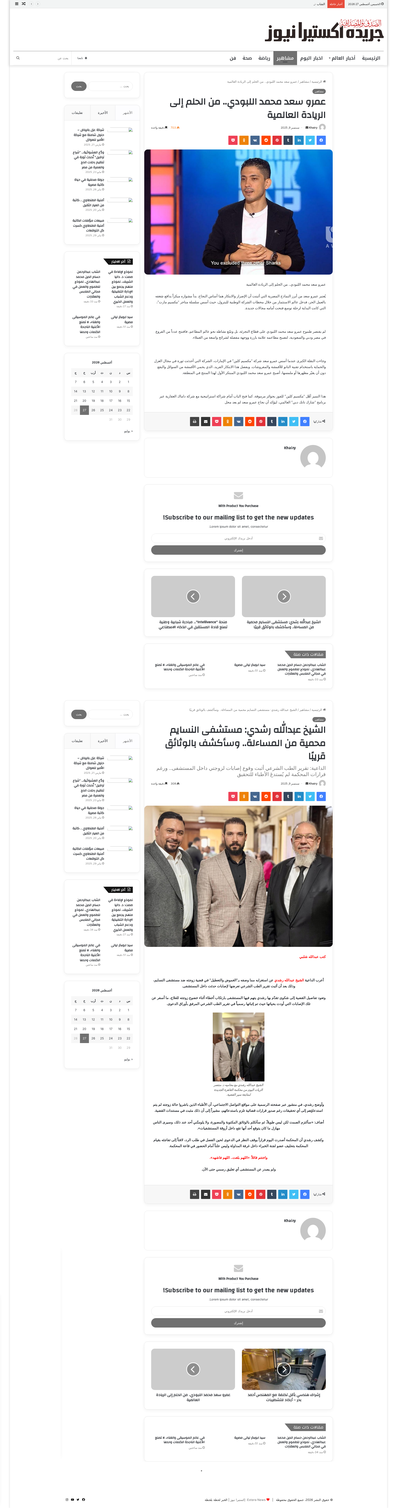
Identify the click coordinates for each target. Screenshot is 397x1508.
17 (110, 400)
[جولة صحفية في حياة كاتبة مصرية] (120, 185)
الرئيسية (371, 58)
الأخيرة (103, 112)
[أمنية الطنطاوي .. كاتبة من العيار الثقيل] (120, 206)
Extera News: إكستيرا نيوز (248, 1500)
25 (102, 410)
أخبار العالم (343, 58)
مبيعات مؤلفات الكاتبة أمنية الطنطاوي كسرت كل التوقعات (88, 226)
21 (75, 400)
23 (120, 410)
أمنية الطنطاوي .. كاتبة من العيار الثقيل (88, 202)
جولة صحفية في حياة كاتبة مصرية (89, 182)
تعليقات (77, 112)
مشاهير (285, 58)
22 (128, 410)
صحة (247, 58)
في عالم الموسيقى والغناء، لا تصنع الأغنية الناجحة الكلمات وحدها (180, 667)
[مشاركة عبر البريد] (205, 421)
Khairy (313, 127)
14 (75, 391)
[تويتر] (310, 140)
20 (84, 400)
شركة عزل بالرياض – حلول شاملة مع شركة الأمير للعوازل (89, 135)
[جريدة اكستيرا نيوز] (324, 29)
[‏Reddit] (266, 140)
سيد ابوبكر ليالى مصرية (249, 665)
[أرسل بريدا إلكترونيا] (307, 127)
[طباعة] (194, 421)
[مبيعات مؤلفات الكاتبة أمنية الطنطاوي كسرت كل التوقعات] (120, 226)
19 (93, 400)
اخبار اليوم (311, 58)
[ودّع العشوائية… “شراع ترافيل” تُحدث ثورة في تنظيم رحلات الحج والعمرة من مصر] (120, 158)
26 (93, 410)
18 (102, 400)
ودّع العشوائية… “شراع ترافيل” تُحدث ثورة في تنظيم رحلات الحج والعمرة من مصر (88, 159)
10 (110, 391)
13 (84, 391)
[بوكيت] (233, 140)
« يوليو (128, 431)
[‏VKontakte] (255, 140)
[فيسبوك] (321, 140)
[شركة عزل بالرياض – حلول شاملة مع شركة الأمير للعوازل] (120, 136)
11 (102, 391)
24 (111, 410)
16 (119, 400)
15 (128, 400)
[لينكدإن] (299, 140)
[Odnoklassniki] (244, 140)
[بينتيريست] (277, 140)
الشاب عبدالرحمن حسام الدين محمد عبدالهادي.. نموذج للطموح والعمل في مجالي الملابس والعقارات (261, 4)
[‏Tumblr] (288, 140)
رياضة (264, 58)
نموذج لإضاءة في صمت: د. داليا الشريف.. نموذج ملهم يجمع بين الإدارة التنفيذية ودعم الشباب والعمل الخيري (120, 287)
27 (84, 410)
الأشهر (127, 112)
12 (93, 391)
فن (233, 58)
